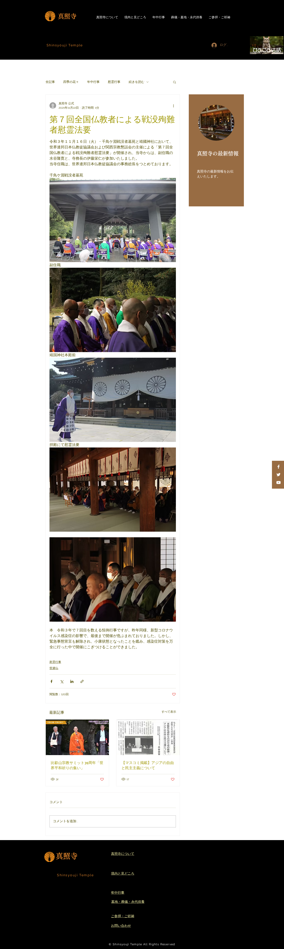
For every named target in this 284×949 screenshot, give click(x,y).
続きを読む (136, 82)
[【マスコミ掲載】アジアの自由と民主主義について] (148, 737)
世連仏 (53, 668)
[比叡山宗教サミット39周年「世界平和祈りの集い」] (77, 737)
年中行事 (93, 82)
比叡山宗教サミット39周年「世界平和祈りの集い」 (77, 765)
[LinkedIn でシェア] (72, 681)
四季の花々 (71, 82)
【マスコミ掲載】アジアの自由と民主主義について (147, 765)
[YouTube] (278, 482)
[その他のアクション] (173, 105)
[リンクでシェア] (82, 681)
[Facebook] (278, 466)
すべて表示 (169, 711)
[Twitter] (278, 474)
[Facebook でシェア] (51, 681)
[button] (175, 82)
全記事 (50, 82)
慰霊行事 (114, 82)
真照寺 (67, 16)
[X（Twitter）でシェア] (62, 681)
